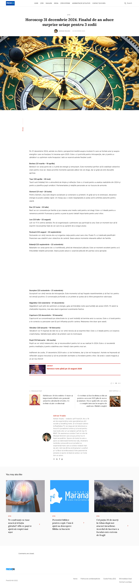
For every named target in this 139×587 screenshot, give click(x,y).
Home (36, 3)
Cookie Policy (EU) (109, 579)
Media (56, 3)
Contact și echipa (98, 3)
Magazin (49, 3)
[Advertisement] (75, 131)
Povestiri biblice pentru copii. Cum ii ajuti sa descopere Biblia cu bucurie (62, 524)
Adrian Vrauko (64, 31)
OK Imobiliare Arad (125, 579)
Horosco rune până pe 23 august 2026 (64, 369)
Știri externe (65, 3)
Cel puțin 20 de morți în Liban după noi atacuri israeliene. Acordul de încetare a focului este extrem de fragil (107, 527)
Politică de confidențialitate (90, 579)
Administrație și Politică (81, 3)
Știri (42, 3)
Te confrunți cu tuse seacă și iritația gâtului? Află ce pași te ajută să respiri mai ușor (20, 526)
